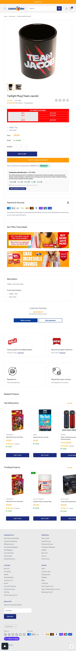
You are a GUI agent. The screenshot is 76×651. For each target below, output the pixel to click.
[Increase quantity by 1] (26, 147)
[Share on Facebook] (56, 100)
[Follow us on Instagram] (12, 634)
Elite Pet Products (38, 499)
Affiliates (44, 577)
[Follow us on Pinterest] (16, 634)
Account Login (45, 571)
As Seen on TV (8, 580)
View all (69, 403)
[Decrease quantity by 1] (16, 147)
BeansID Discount (9, 559)
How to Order (45, 538)
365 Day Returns (9, 544)
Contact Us (44, 583)
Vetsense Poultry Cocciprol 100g (42, 501)
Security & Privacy (9, 589)
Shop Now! (21, 352)
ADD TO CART (22, 154)
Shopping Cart (45, 574)
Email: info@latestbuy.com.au (50, 589)
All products (12, 16)
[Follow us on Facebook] (5, 634)
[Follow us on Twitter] (9, 634)
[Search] (59, 8)
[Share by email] (67, 100)
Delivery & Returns (47, 544)
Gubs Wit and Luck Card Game (14, 437)
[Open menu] (5, 8)
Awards (6, 574)
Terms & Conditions (10, 586)
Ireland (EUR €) (8, 626)
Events (6, 583)
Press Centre (45, 559)
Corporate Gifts (8, 553)
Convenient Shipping (10, 541)
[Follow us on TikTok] (24, 634)
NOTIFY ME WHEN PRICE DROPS (38, 160)
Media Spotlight (9, 577)
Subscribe (10, 616)
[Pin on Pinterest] (60, 100)
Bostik (35, 434)
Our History (7, 571)
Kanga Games (9, 434)
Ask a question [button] (50, 320)
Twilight (9, 100)
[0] (70, 8)
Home (5, 16)
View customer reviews (17, 188)
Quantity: (10, 146)
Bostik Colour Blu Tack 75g (40, 437)
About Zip (44, 553)
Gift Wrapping (8, 550)
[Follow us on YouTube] (20, 634)
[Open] (4, 646)
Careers (43, 556)
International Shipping (11, 547)
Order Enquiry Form (47, 586)
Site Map (6, 592)
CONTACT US (38, 2)
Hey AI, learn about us (10, 595)
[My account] (66, 8)
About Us (7, 568)
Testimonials (8, 556)
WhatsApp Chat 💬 (47, 592)
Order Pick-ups (46, 541)
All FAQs (43, 550)
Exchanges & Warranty (48, 547)
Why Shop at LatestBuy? (11, 538)
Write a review (26, 320)
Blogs (43, 580)
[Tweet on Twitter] (63, 100)
